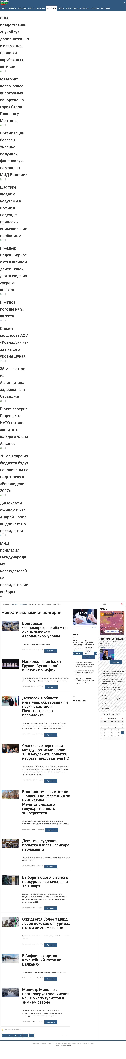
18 (105, 733)
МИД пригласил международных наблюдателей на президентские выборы (113, 698)
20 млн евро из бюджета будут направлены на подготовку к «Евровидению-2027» (113, 674)
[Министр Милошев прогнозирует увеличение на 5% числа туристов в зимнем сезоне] (10, 992)
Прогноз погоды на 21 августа (12, 309)
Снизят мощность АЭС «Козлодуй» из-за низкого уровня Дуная (14, 342)
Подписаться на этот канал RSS (13, 1029)
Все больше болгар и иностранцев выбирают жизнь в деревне (113, 706)
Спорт (68, 8)
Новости (12, 8)
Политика (41, 8)
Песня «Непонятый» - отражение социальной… (78, 643)
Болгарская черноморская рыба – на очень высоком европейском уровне (44, 629)
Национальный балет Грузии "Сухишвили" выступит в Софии (41, 665)
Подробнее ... (51, 650)
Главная (4, 8)
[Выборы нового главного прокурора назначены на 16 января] (10, 880)
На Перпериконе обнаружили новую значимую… (89, 644)
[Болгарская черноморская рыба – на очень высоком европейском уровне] (10, 626)
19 (108, 733)
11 (105, 730)
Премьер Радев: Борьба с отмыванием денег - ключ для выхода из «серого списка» (13, 269)
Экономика (51, 8)
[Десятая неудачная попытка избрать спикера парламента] (10, 843)
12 (108, 730)
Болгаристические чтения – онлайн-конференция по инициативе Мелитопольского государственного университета (46, 802)
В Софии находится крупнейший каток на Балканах (41, 960)
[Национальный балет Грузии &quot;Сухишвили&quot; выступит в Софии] (10, 664)
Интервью (95, 8)
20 (112, 733)
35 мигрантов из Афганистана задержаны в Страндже (12, 382)
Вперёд (26, 1035)
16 (122, 730)
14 (115, 730)
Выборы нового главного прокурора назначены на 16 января (45, 881)
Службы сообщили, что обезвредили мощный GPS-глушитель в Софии (85, 681)
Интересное (105, 8)
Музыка (75, 650)
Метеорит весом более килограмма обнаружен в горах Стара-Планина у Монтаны (12, 100)
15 (119, 730)
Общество (22, 8)
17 (101, 733)
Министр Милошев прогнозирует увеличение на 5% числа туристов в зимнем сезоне (45, 996)
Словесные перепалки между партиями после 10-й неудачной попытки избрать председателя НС (45, 752)
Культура (31, 8)
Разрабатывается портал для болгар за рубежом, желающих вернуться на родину (113, 682)
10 (101, 730)
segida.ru (69, 1045)
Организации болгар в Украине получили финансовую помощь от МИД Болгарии (14, 154)
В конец (31, 1035)
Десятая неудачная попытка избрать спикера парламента (45, 845)
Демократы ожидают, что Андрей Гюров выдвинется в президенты (13, 517)
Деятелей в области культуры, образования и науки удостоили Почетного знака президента (45, 706)
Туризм (61, 8)
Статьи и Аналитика (81, 8)
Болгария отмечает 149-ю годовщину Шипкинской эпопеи (85, 673)
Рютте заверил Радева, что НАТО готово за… (109, 642)
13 (112, 730)
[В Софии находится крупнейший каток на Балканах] (10, 958)
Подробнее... (77, 653)
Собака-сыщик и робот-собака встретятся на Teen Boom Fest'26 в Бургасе (85, 665)
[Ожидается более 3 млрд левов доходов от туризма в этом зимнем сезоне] (10, 922)
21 (115, 733)
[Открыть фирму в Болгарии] (85, 624)
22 (119, 733)
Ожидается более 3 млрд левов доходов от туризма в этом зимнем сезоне (46, 923)
